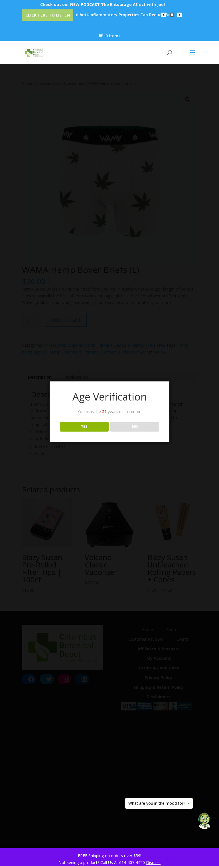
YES (84, 426)
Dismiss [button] (153, 862)
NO (135, 426)
